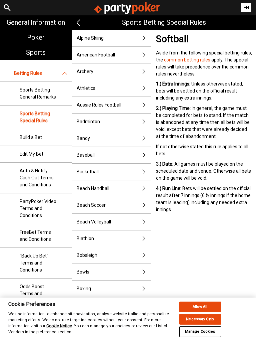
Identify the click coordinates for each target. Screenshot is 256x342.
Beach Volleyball (94, 221)
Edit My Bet (31, 154)
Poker (36, 37)
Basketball (88, 171)
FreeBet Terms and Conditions (35, 235)
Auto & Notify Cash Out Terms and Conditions (37, 177)
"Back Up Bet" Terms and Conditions (34, 263)
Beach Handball (93, 188)
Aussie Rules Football (99, 105)
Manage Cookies (200, 331)
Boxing (84, 288)
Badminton (88, 121)
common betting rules (187, 59)
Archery (85, 71)
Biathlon (85, 238)
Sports (36, 52)
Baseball (86, 155)
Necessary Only (200, 319)
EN (246, 7)
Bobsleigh (87, 255)
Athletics (86, 88)
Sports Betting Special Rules (35, 117)
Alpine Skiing (90, 38)
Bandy (83, 138)
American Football (96, 54)
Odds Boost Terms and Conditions (32, 293)
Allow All (200, 307)
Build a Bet (31, 137)
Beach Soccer (91, 205)
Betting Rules (28, 73)
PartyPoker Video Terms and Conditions (38, 208)
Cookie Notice (59, 326)
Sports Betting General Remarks (38, 93)
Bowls (83, 272)
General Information (36, 22)
